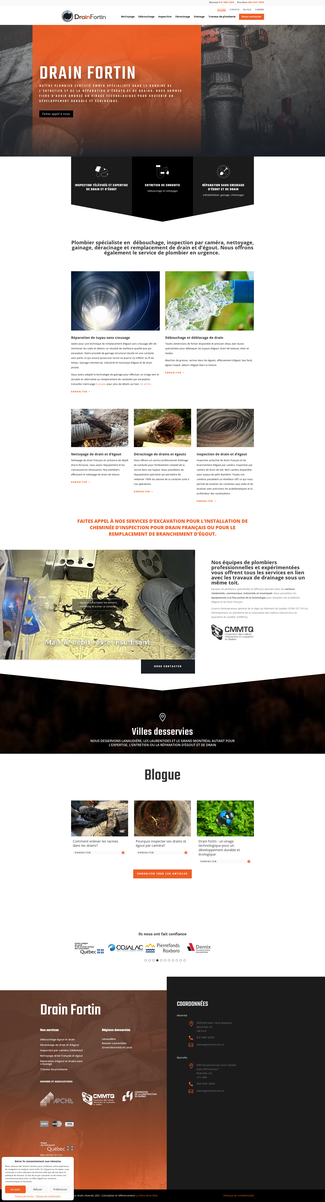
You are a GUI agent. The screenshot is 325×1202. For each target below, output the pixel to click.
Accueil (221, 9)
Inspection (165, 17)
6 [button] (165, 960)
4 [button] (157, 960)
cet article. (145, 384)
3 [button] (153, 960)
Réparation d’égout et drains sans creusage (61, 1063)
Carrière (259, 9)
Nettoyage (128, 17)
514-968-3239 (226, 2)
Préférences (60, 1189)
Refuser (37, 1189)
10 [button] (181, 960)
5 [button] (161, 960)
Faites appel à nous (56, 114)
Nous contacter (251, 16)
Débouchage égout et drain (57, 1039)
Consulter (79, 392)
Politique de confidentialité (48, 1196)
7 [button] (169, 960)
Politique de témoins (24, 1196)
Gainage (199, 17)
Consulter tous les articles (162, 874)
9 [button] (177, 960)
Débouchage (146, 17)
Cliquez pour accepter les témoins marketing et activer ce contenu (97, 604)
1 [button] (146, 960)
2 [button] (149, 960)
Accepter (15, 1189)
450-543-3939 (256, 2)
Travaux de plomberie (222, 17)
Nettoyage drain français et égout (61, 1056)
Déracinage (182, 17)
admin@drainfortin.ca (210, 1044)
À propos (235, 9)
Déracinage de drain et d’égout (59, 1045)
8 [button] (173, 960)
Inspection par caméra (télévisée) (61, 1050)
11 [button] (184, 960)
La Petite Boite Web (146, 1195)
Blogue (247, 9)
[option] (89, 948)
